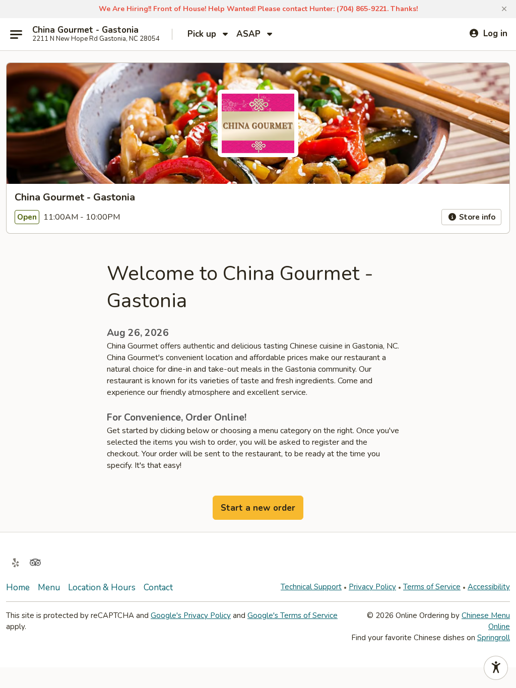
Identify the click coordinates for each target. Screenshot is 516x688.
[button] (504, 9)
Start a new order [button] (258, 508)
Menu (49, 587)
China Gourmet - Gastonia (85, 30)
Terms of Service (432, 587)
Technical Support (311, 587)
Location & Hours (102, 587)
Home (18, 587)
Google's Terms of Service (292, 615)
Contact (158, 587)
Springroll (493, 638)
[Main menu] (16, 34)
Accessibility (489, 587)
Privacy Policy (372, 587)
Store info (476, 217)
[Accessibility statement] (496, 668)
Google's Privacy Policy (191, 615)
